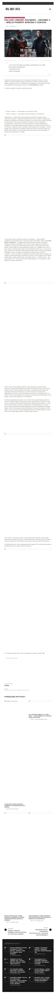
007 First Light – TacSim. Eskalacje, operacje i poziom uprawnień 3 (42, 979)
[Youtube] (30, 3)
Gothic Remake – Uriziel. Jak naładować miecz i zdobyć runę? (42, 971)
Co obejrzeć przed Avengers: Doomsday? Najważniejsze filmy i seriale (14, 806)
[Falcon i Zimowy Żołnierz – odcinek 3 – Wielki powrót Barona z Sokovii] (28, 43)
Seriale (22, 17)
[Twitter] (28, 3)
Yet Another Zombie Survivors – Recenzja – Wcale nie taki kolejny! (17, 971)
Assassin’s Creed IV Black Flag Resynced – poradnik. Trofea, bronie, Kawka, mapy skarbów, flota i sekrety (18, 980)
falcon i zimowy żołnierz (10, 658)
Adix (31, 719)
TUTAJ (8, 111)
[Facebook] (23, 3)
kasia (7, 26)
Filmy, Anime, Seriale (12, 17)
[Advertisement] (28, 100)
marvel (16, 658)
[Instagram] (25, 3)
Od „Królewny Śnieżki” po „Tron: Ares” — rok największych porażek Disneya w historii (40, 716)
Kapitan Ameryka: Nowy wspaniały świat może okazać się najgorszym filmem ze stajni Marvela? (40, 917)
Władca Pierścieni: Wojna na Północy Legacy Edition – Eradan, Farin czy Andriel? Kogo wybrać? (18, 950)
